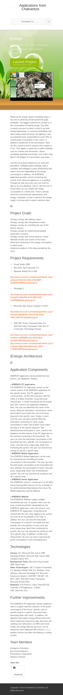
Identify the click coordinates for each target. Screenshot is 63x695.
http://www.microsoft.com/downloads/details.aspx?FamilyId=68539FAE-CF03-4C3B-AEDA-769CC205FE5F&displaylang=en (31, 315)
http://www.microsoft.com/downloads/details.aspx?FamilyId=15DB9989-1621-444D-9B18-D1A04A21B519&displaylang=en (31, 338)
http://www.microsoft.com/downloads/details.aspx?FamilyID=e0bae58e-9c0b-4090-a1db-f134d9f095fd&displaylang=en (31, 297)
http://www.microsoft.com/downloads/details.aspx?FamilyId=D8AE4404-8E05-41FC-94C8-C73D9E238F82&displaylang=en (31, 346)
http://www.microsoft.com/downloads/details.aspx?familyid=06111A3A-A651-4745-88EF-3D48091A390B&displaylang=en (31, 280)
